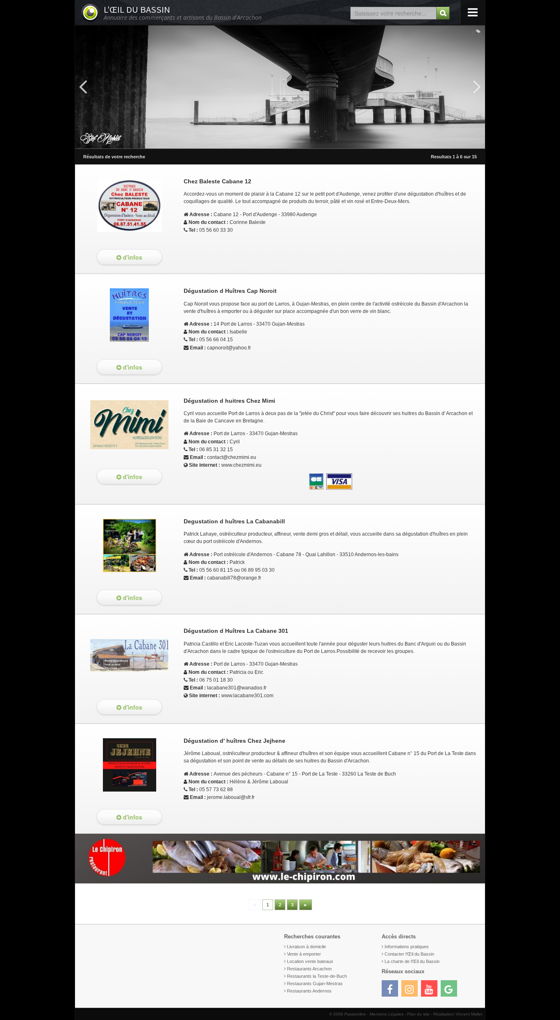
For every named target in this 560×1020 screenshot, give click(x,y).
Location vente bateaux (310, 961)
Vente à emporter (304, 954)
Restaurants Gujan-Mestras (315, 983)
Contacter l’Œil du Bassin (409, 954)
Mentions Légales (386, 1014)
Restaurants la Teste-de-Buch (317, 976)
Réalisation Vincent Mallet (457, 1014)
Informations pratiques (407, 946)
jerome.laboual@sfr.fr (231, 797)
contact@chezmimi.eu (231, 457)
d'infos (131, 257)
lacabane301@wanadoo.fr (236, 688)
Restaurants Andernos (309, 990)
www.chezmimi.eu (241, 465)
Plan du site (418, 1014)
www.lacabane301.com (247, 695)
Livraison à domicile (306, 946)
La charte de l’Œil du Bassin (412, 961)
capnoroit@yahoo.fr (229, 348)
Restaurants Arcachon (309, 968)
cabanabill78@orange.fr (234, 578)
